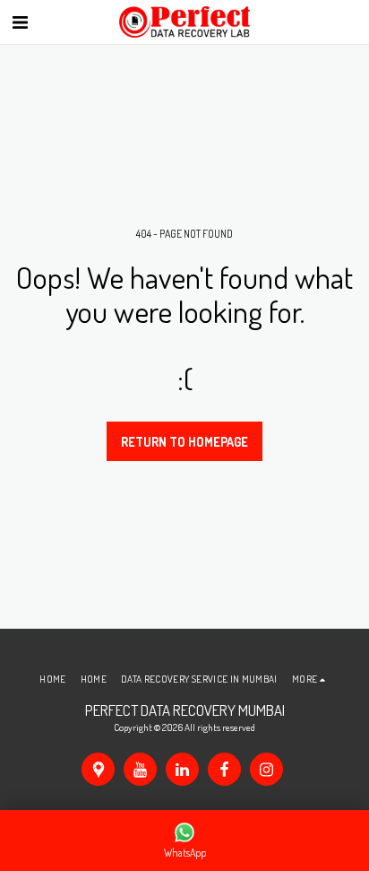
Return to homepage (184, 441)
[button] (19, 21)
